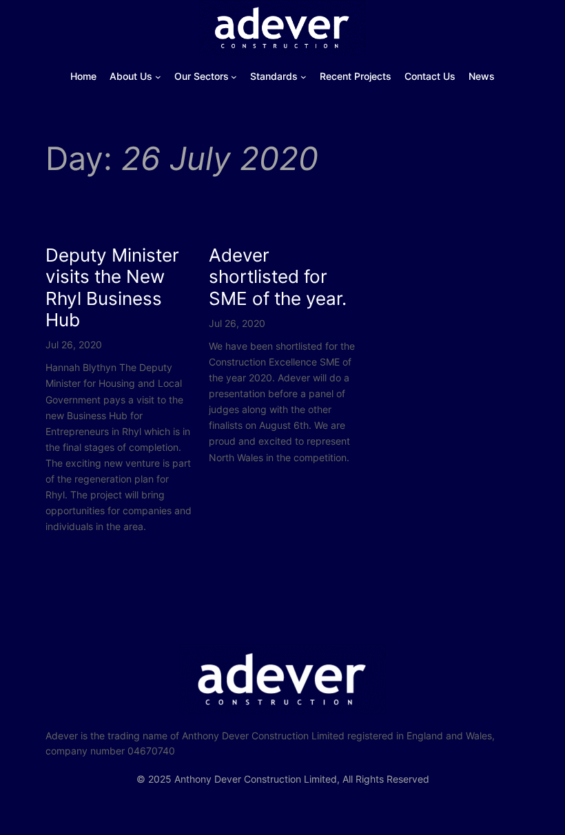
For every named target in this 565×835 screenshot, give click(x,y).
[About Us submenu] (158, 77)
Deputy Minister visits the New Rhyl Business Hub (112, 287)
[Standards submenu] (303, 77)
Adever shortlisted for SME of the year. (278, 276)
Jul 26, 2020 (73, 344)
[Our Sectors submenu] (234, 77)
